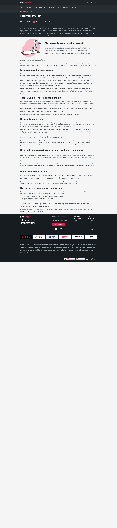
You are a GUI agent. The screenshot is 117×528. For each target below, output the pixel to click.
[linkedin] (61, 229)
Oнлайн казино (27, 7)
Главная (22, 11)
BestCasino (43, 21)
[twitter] (58, 229)
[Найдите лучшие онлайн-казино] (25, 2)
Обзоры (76, 7)
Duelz (89, 227)
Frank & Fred (90, 220)
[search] (88, 2)
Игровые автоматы (41, 7)
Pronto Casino (91, 224)
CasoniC (89, 222)
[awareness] (70, 259)
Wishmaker (90, 229)
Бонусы (66, 7)
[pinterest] (56, 229)
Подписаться (58, 224)
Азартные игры (55, 7)
